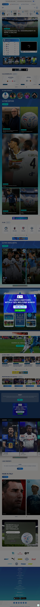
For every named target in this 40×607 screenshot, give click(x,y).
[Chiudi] (35, 296)
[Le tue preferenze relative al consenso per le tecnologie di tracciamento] (38, 605)
